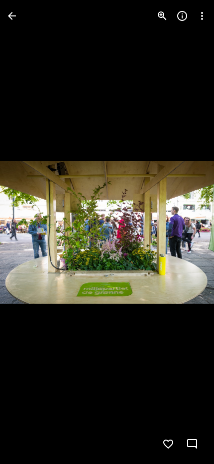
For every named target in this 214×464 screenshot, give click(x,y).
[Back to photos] (12, 16)
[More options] (202, 16)
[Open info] (182, 16)
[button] (28, 232)
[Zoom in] (162, 16)
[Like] (168, 444)
